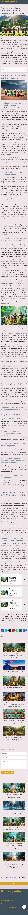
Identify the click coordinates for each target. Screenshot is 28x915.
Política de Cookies (5, 903)
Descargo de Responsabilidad (8, 907)
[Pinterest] (13, 630)
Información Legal (5, 896)
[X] (9, 630)
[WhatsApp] (16, 630)
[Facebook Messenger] (6, 630)
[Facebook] (2, 630)
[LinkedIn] (24, 630)
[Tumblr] (20, 630)
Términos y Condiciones (7, 900)
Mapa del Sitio (4, 910)
